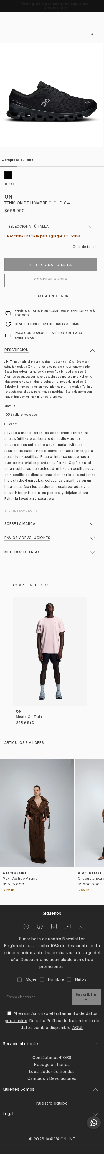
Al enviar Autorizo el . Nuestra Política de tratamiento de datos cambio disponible (52, 1021)
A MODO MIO (14, 873)
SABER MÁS (24, 337)
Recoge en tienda (50, 296)
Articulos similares (24, 743)
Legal (8, 1114)
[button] (97, 827)
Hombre (56, 980)
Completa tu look (18, 160)
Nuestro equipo (52, 1103)
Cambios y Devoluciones (52, 1079)
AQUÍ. (77, 1028)
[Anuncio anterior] (10, 6)
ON (8, 197)
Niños (81, 980)
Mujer (31, 980)
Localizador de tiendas (52, 1072)
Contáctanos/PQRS (52, 1058)
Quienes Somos (19, 1090)
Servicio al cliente (20, 1044)
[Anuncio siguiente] (94, 6)
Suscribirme (86, 996)
